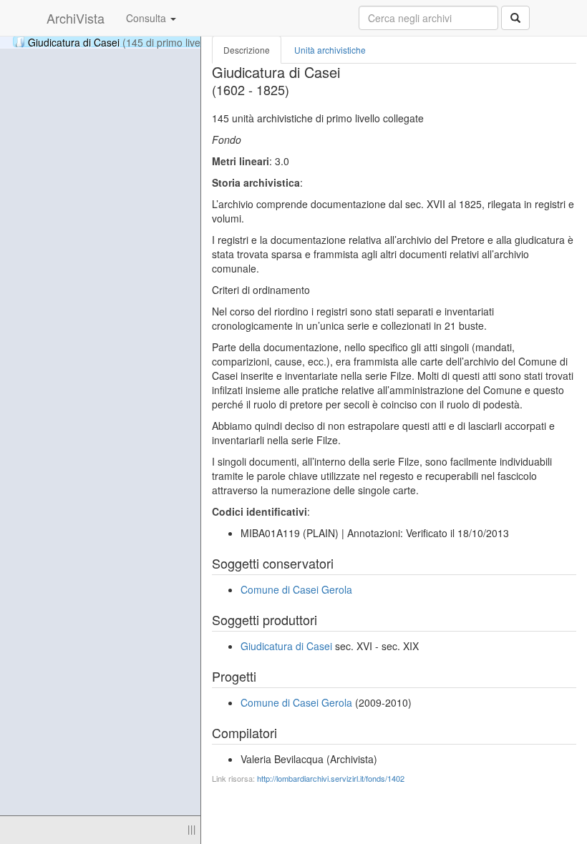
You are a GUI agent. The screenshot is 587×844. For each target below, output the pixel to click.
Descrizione (246, 50)
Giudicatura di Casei (121, 41)
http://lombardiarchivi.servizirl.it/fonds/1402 (330, 778)
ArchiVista (76, 18)
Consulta (147, 18)
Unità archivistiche (330, 50)
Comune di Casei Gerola (296, 589)
